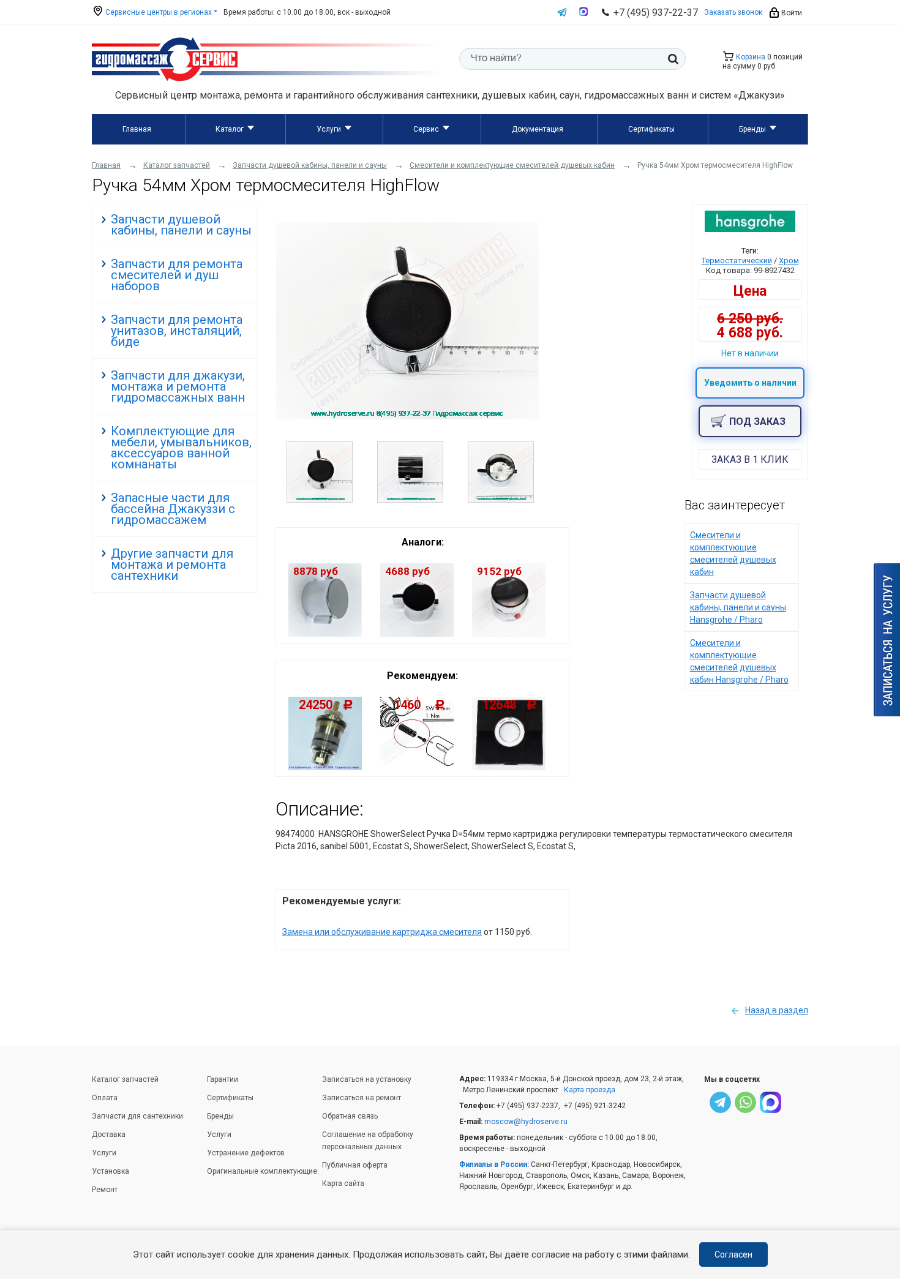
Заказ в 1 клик (750, 459)
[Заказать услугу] (887, 639)
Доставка (109, 1134)
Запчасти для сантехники (137, 1116)
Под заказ (757, 421)
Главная (136, 129)
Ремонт (105, 1189)
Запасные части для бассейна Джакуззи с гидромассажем (173, 508)
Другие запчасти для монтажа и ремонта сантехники (172, 564)
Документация (537, 129)
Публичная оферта (355, 1165)
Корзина (749, 57)
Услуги (329, 129)
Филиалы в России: (494, 1164)
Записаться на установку (366, 1079)
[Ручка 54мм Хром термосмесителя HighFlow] (407, 417)
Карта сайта (343, 1183)
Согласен (733, 1254)
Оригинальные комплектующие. (263, 1171)
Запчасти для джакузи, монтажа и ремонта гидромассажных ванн (178, 386)
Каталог (230, 129)
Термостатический (737, 260)
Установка (110, 1171)
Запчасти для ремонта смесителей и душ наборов (176, 275)
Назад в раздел (776, 1010)
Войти (790, 13)
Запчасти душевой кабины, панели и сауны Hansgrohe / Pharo (738, 607)
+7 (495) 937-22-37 (655, 12)
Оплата (105, 1097)
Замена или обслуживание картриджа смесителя (382, 932)
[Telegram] (720, 1104)
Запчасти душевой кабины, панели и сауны (181, 225)
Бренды (752, 129)
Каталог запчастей (125, 1079)
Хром (789, 260)
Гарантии (222, 1079)
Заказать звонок (733, 12)
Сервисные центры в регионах (157, 12)
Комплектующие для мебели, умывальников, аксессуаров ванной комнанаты (181, 447)
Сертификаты (651, 129)
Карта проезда (589, 1090)
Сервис (426, 129)
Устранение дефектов (246, 1153)
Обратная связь (350, 1116)
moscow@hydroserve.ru (526, 1121)
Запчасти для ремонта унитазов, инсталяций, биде (176, 330)
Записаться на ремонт (361, 1097)
